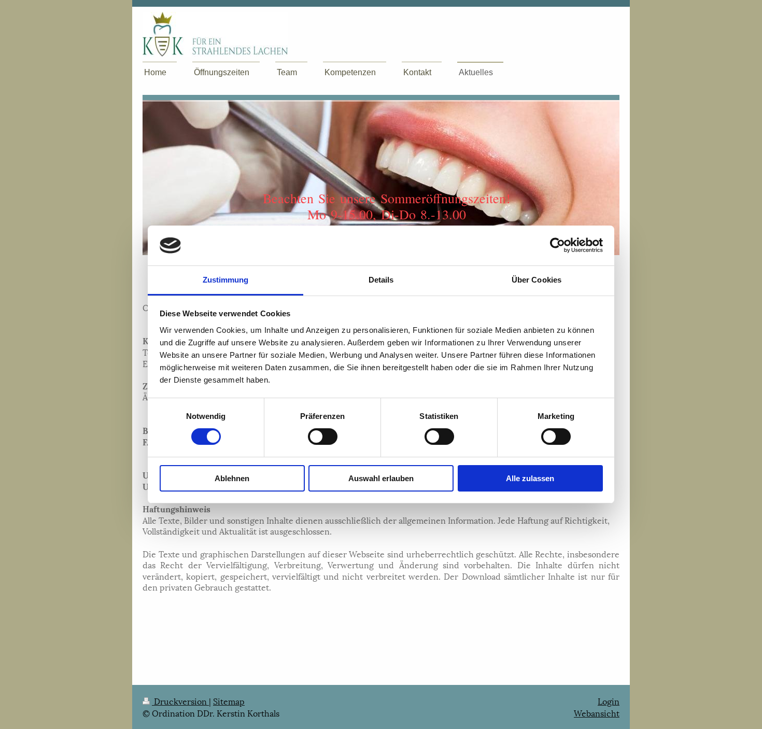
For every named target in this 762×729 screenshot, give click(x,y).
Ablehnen (232, 478)
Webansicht (596, 712)
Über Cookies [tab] (536, 279)
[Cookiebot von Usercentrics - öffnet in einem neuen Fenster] (557, 245)
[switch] (322, 436)
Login (608, 700)
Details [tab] (381, 279)
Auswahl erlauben (381, 478)
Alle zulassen (530, 478)
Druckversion (180, 700)
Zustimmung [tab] (226, 279)
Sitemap (229, 700)
